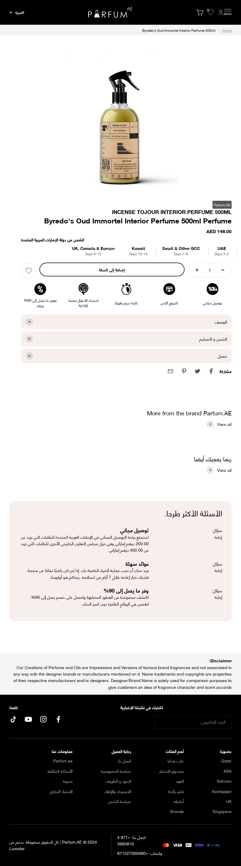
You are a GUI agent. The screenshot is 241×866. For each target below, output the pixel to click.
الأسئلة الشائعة (60, 771)
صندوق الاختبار (171, 771)
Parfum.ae (63, 760)
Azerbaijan (222, 791)
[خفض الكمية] (222, 270)
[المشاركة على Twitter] (197, 371)
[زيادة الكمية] (196, 270)
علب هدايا (176, 760)
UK (229, 801)
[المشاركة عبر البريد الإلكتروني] (170, 371)
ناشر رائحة (176, 791)
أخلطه (179, 801)
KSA (228, 771)
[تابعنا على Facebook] (58, 719)
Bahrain (224, 781)
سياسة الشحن (119, 801)
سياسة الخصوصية (116, 771)
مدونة (68, 781)
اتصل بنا (124, 760)
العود (180, 781)
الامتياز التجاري (61, 791)
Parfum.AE (222, 204)
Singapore (222, 811)
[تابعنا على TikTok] (13, 719)
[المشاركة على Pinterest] (184, 371)
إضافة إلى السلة (112, 269)
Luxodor (17, 848)
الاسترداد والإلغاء (118, 791)
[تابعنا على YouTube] (28, 719)
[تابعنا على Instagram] (43, 719)
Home (227, 30)
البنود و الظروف (118, 781)
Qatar (226, 760)
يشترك (137, 722)
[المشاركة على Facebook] (211, 371)
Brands (177, 811)
